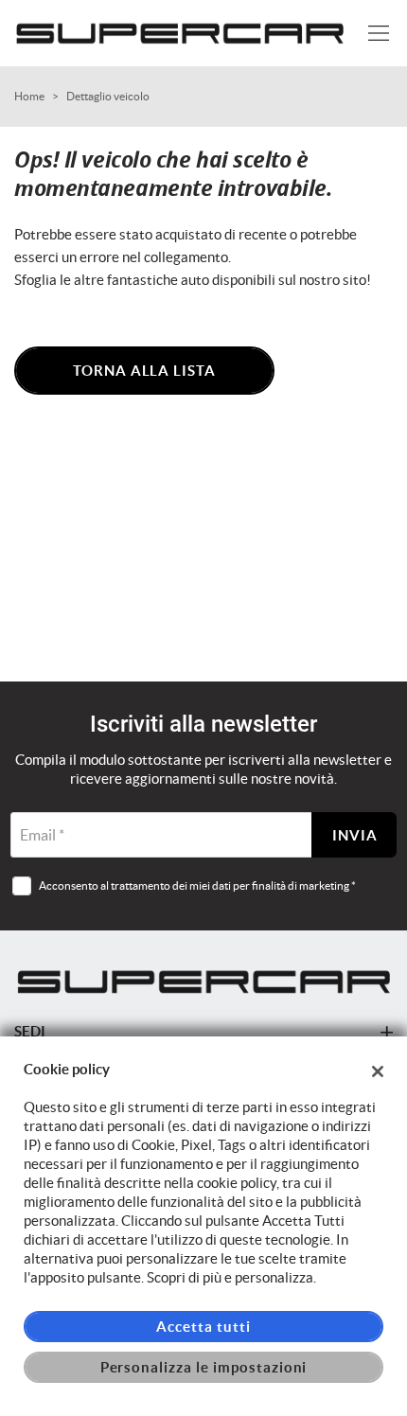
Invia (355, 835)
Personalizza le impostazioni (204, 1367)
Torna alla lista (144, 371)
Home (29, 96)
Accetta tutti (203, 1327)
